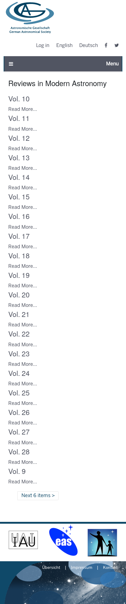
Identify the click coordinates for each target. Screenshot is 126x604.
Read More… (22, 109)
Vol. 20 (19, 294)
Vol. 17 (19, 236)
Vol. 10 (19, 98)
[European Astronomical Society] (63, 540)
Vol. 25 (19, 393)
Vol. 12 (19, 138)
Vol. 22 (19, 334)
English (64, 45)
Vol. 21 (19, 314)
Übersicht (51, 568)
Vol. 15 (19, 196)
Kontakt (110, 568)
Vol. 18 (19, 255)
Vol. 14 (19, 177)
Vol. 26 (19, 412)
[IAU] (23, 540)
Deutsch (88, 45)
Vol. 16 (19, 216)
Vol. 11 (19, 118)
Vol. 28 (19, 451)
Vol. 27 (19, 432)
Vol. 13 (19, 157)
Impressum (81, 568)
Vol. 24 (19, 373)
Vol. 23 (19, 353)
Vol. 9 (17, 471)
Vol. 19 (19, 275)
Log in (42, 45)
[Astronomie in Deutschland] (103, 540)
